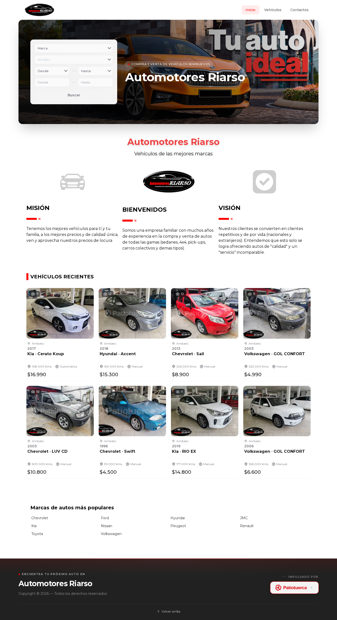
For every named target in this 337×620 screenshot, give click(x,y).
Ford (105, 518)
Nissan (106, 526)
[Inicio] (39, 10)
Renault (247, 526)
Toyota (37, 534)
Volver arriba (171, 611)
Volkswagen (111, 534)
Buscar (74, 95)
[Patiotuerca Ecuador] (294, 588)
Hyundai (177, 518)
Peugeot (178, 526)
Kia (34, 526)
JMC (244, 518)
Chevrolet (39, 518)
